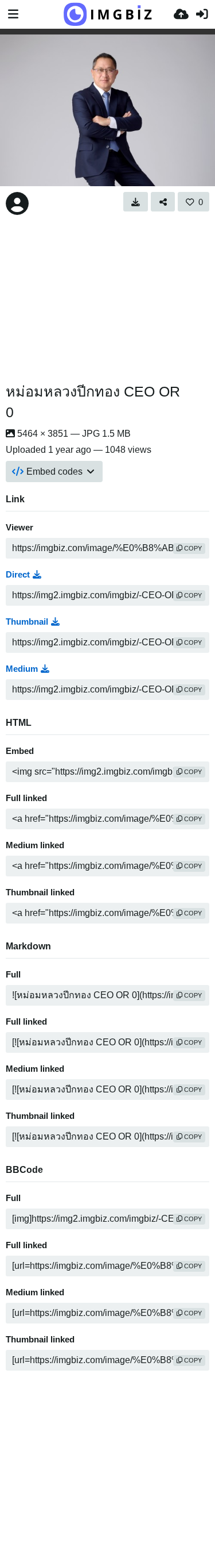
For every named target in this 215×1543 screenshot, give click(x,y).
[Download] (135, 201)
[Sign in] (201, 14)
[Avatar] (17, 203)
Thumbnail (27, 621)
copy (192, 548)
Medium (22, 669)
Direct (18, 574)
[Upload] (181, 14)
